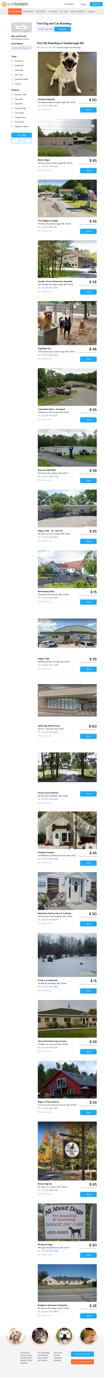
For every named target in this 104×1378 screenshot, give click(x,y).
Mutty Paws (44, 160)
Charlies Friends (46, 852)
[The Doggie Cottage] (67, 198)
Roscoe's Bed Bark (47, 470)
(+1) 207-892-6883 (49, 987)
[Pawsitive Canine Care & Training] (67, 891)
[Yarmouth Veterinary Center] (67, 1019)
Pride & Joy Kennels (48, 980)
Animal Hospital (21, 79)
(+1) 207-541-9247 (49, 415)
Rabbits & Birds (21, 126)
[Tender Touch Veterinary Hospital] (67, 259)
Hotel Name (17, 43)
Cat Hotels (53, 12)
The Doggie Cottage (48, 220)
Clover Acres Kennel (48, 792)
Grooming (19, 113)
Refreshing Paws (46, 591)
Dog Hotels (41, 12)
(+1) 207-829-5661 (49, 1108)
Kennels (91, 12)
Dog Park (19, 104)
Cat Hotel (19, 70)
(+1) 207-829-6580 (49, 859)
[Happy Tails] (67, 633)
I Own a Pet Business (82, 1362)
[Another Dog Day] (67, 74)
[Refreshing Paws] (67, 569)
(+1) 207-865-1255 (49, 1190)
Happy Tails (43, 658)
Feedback (69, 4)
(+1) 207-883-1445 (49, 106)
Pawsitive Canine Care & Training (54, 913)
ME (54, 47)
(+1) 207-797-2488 (49, 665)
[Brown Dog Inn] (67, 1151)
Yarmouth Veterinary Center (52, 1041)
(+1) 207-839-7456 (49, 288)
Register (96, 4)
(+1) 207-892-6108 (49, 799)
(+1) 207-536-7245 (49, 476)
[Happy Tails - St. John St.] (67, 508)
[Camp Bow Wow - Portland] (67, 387)
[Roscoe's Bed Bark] (67, 448)
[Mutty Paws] (67, 138)
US (50, 47)
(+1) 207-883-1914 (49, 227)
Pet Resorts (28, 12)
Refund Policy (26, 1360)
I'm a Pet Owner (82, 1354)
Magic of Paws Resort (48, 1101)
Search (62, 29)
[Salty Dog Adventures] (67, 700)
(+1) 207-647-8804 (49, 1311)
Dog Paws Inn (44, 348)
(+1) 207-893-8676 (49, 920)
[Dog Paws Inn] (67, 323)
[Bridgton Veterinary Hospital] (67, 1283)
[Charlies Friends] (67, 830)
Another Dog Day (46, 99)
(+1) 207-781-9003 (49, 732)
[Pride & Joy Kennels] (67, 955)
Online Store (20, 117)
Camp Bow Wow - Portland (51, 409)
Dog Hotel (19, 65)
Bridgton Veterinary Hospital (52, 1305)
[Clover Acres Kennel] (67, 767)
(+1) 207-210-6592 (49, 166)
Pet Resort (19, 61)
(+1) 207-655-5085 (49, 1251)
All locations (42, 47)
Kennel (18, 84)
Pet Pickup (19, 122)
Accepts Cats (21, 94)
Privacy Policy (26, 1358)
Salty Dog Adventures (49, 725)
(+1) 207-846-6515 (49, 1047)
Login (83, 4)
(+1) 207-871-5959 (49, 537)
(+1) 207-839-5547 (49, 598)
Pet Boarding (15, 12)
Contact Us (25, 1353)
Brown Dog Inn (45, 1183)
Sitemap (24, 1363)
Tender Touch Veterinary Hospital (55, 281)
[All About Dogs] (67, 1222)
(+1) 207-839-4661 (49, 355)
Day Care (64, 12)
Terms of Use (26, 1355)
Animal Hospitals (77, 12)
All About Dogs (45, 1244)
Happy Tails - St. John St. (50, 530)
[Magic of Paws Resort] (67, 1079)
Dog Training (20, 108)
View (88, 109)
